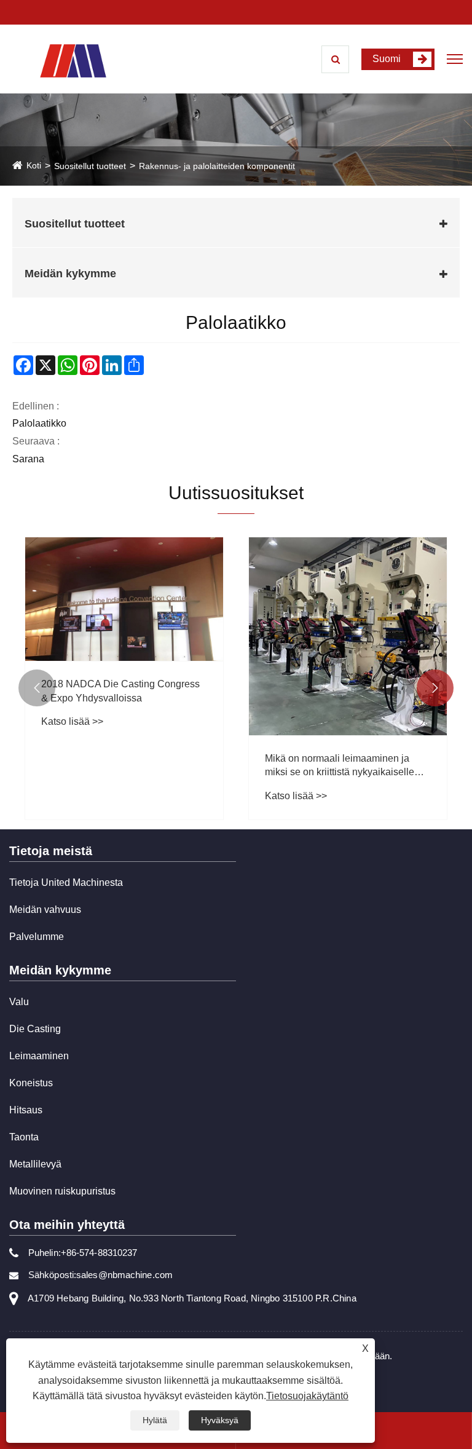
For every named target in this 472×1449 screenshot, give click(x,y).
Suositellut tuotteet (90, 166)
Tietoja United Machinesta (66, 882)
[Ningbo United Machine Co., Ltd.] (73, 60)
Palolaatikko (39, 423)
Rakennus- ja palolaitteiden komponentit (217, 166)
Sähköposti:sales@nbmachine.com (100, 1274)
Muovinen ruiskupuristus (62, 1191)
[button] (36, 687)
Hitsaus (25, 1110)
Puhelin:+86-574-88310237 (82, 1252)
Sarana (28, 459)
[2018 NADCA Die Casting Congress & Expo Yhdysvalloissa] (124, 599)
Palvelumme (36, 936)
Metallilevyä (35, 1164)
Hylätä (155, 1420)
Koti (33, 165)
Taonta (24, 1137)
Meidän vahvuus (45, 909)
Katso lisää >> (72, 721)
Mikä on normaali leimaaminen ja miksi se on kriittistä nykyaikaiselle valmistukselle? (339, 766)
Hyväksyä (219, 1420)
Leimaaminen (39, 1056)
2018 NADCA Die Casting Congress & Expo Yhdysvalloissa (120, 691)
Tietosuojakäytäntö (307, 1396)
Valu (19, 1002)
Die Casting (35, 1029)
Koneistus (31, 1083)
